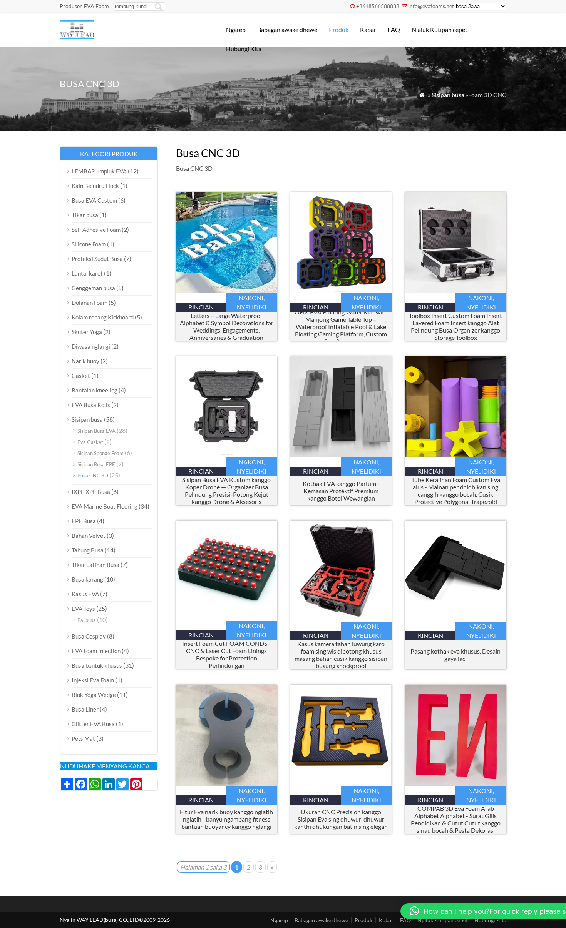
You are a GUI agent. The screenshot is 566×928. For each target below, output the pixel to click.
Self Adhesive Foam (96, 229)
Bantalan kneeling (94, 390)
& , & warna (341, 326)
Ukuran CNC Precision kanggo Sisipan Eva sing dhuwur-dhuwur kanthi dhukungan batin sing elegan (341, 819)
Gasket (81, 375)
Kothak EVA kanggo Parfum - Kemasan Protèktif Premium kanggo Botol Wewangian (341, 491)
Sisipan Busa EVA (96, 431)
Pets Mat (83, 738)
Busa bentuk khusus (97, 665)
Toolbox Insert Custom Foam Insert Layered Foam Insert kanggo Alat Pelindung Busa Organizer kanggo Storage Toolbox (455, 326)
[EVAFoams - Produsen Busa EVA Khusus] (77, 36)
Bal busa (86, 620)
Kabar (368, 29)
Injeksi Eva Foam (93, 680)
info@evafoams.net (431, 6)
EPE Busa (84, 520)
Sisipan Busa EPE (96, 464)
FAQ (394, 29)
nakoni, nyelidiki (251, 302)
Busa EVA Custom (94, 200)
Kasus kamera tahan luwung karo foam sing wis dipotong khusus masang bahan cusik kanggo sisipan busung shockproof (341, 654)
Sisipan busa (448, 94)
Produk (338, 29)
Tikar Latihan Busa (95, 564)
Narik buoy (85, 361)
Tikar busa (85, 214)
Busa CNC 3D (92, 475)
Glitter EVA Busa (93, 723)
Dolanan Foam (89, 302)
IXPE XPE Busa (91, 491)
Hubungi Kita (243, 48)
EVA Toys (83, 608)
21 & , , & (226, 326)
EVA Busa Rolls (91, 404)
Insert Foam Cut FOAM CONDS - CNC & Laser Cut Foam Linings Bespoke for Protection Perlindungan (226, 654)
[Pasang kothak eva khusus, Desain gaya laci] (455, 619)
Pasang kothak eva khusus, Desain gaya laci (455, 654)
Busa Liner (85, 709)
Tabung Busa (88, 550)
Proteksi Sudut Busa (97, 258)
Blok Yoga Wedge (94, 694)
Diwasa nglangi (91, 346)
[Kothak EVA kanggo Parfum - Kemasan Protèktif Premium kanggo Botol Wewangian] (341, 455)
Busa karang (87, 579)
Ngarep (236, 29)
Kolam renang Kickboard (103, 317)
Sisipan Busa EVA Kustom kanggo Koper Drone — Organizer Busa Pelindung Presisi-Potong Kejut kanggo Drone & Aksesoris (226, 490)
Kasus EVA (85, 593)
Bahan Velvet (88, 535)
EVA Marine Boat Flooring (104, 506)
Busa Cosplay (89, 636)
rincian (201, 307)
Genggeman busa (93, 287)
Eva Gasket (90, 442)
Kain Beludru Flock (95, 185)
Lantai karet (87, 273)
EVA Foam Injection (96, 650)
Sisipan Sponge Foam (100, 453)
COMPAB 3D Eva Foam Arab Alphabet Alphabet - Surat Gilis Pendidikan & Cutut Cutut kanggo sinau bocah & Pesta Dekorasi (456, 819)
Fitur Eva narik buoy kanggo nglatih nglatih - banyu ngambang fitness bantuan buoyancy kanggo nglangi (226, 819)
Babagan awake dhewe (287, 29)
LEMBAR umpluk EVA (99, 171)
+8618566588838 (377, 6)
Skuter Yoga (87, 331)
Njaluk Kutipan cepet (439, 29)
